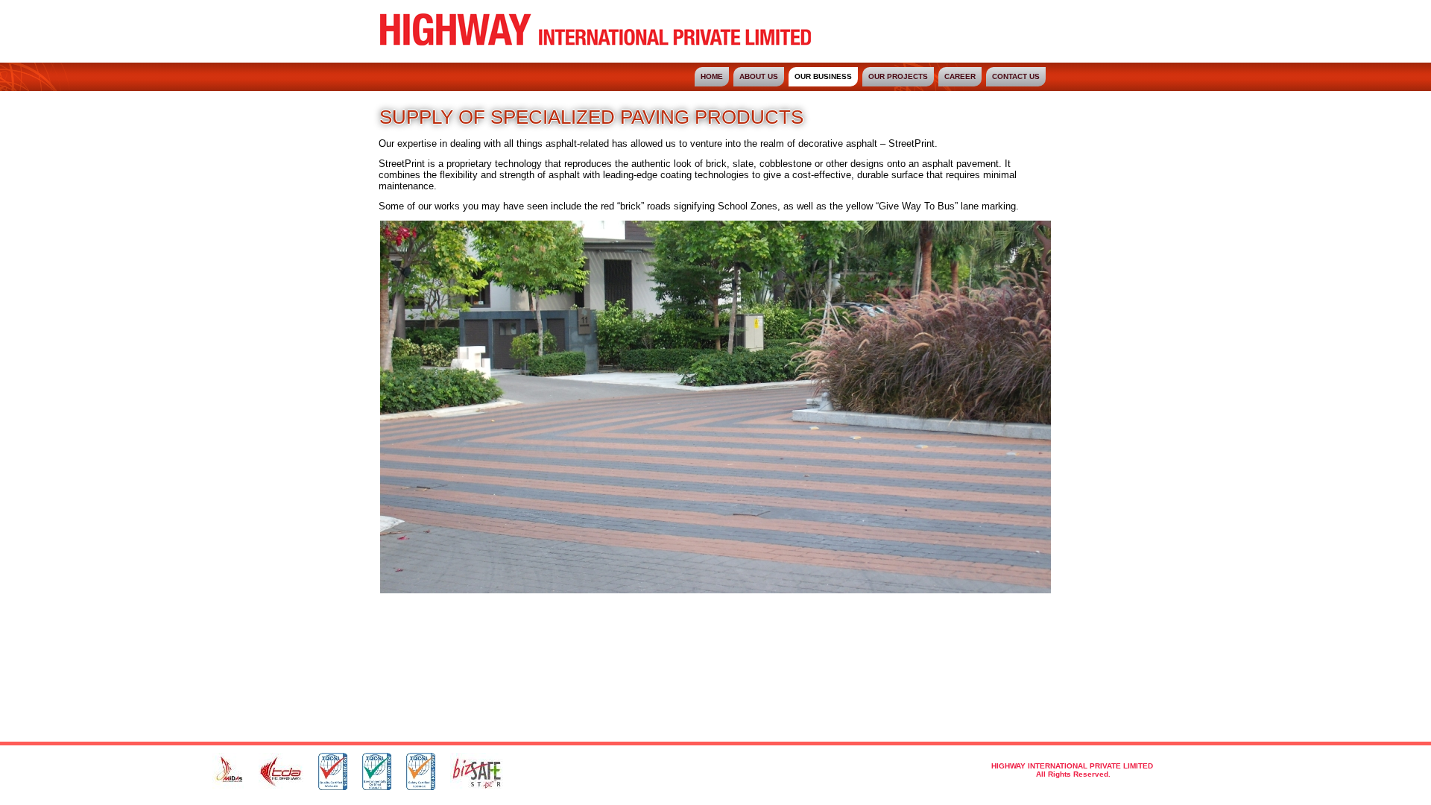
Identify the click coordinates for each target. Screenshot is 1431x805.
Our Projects (898, 76)
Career (960, 76)
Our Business (823, 76)
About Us (758, 76)
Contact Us (1016, 76)
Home (712, 76)
